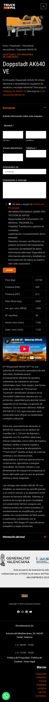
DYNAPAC (41, 677)
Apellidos (29, 140)
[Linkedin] (26, 612)
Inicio (5, 45)
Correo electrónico (12, 150)
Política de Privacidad (18, 657)
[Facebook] (18, 612)
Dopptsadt (15, 45)
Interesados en (11, 167)
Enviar (9, 270)
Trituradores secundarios (18, 55)
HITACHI (41, 688)
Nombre (6, 140)
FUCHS (42, 681)
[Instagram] (22, 612)
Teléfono (31, 148)
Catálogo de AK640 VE (14, 91)
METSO (42, 692)
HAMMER (41, 684)
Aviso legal (29, 661)
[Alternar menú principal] (43, 6)
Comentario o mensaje (15, 180)
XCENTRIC (40, 696)
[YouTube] (30, 612)
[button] (41, 17)
